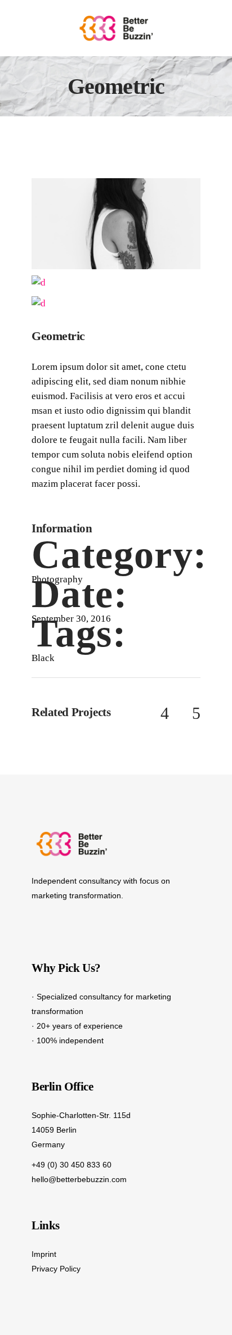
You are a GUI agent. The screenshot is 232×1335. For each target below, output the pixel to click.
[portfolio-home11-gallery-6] (39, 302)
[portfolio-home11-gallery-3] (39, 282)
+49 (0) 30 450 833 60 (71, 1164)
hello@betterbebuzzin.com (79, 1179)
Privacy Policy (56, 1268)
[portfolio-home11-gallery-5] (116, 223)
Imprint (44, 1254)
